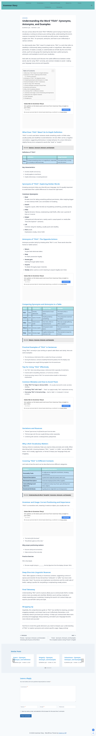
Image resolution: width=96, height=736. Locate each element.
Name (23, 707)
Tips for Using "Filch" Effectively (32, 83)
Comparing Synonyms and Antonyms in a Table (36, 80)
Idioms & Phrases (55, 3)
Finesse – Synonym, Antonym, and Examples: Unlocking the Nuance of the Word (32, 638)
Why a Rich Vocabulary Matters (32, 89)
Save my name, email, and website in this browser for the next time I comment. (43, 711)
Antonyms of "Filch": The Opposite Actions (34, 78)
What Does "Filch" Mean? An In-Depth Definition (36, 73)
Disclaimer (59, 7)
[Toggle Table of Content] (52, 71)
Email (42, 707)
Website (61, 707)
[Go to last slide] (13, 660)
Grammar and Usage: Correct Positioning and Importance (39, 92)
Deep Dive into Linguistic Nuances (33, 94)
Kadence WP (62, 733)
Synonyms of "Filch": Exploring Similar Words (35, 74)
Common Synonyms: (31, 76)
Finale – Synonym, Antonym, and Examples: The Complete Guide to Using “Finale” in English (63, 638)
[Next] (82, 660)
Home (79, 3)
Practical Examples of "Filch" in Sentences (34, 81)
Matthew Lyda (27, 27)
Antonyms (25, 18)
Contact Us (48, 7)
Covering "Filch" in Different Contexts (34, 91)
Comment (24, 687)
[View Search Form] (91, 5)
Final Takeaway (29, 96)
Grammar (28, 3)
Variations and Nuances (30, 87)
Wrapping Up (28, 98)
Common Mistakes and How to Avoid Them (35, 85)
